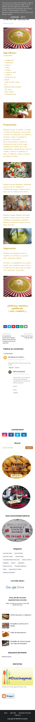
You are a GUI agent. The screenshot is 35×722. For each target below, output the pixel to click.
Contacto (18, 715)
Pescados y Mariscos (20, 566)
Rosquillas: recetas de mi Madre (19, 625)
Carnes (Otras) (19, 556)
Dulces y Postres (26, 560)
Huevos (13, 563)
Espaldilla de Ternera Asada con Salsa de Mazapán (20, 642)
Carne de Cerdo (7, 553)
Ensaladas (6, 563)
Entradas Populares (25, 713)
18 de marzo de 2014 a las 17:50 (16, 359)
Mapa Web (13, 713)
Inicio (5, 713)
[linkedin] (24, 435)
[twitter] (17, 435)
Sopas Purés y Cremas (15, 569)
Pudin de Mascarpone (18, 633)
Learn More (14, 17)
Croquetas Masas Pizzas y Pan (11, 560)
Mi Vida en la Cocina (15, 357)
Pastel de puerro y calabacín (20, 615)
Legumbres (21, 563)
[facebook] (11, 435)
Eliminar (17, 367)
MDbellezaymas (6, 656)
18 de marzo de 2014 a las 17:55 (21, 374)
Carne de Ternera (8, 556)
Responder (11, 367)
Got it (23, 17)
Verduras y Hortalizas (9, 572)
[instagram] (4, 435)
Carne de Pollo (18, 553)
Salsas (4, 569)
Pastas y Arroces (7, 566)
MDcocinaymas (19, 371)
